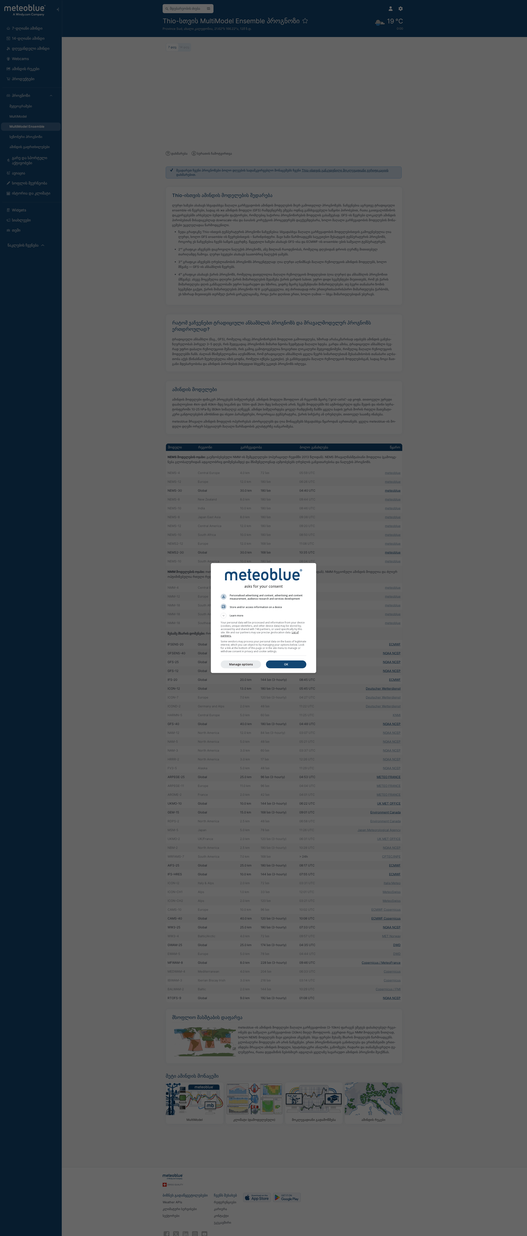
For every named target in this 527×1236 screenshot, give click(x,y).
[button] (263, 616)
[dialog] (263, 618)
